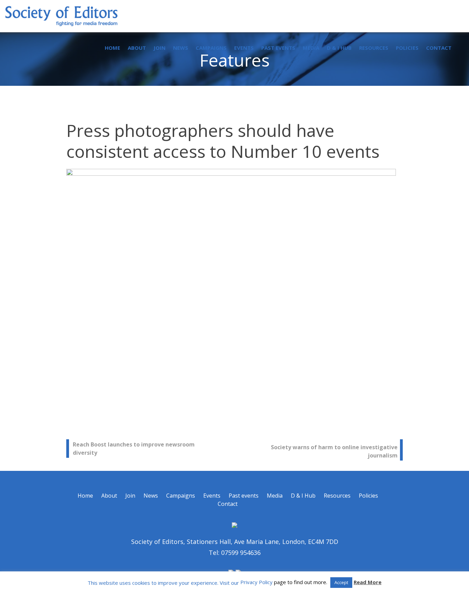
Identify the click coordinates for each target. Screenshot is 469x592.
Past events (278, 47)
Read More (367, 582)
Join (159, 47)
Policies (407, 47)
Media (311, 47)
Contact (438, 47)
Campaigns (211, 47)
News (180, 47)
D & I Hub (339, 47)
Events (244, 47)
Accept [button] (341, 582)
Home (112, 47)
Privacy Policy (256, 582)
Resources (373, 47)
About (137, 47)
